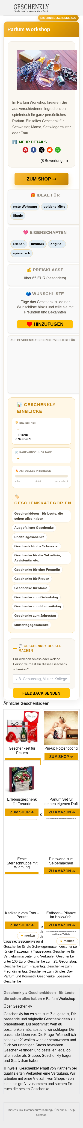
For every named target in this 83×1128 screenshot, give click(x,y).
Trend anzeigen (23, 437)
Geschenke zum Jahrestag (35, 615)
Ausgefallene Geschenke (34, 527)
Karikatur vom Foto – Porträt (22, 915)
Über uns (60, 1110)
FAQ (71, 1110)
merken (28, 936)
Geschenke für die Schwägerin (41, 941)
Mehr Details (29, 142)
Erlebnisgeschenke (29, 537)
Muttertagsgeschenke (31, 625)
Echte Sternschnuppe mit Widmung (22, 863)
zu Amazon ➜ (62, 812)
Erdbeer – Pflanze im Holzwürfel (61, 915)
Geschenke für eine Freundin (37, 569)
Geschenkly (14, 993)
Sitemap (41, 1115)
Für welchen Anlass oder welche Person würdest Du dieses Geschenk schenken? (40, 664)
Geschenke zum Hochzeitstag (37, 606)
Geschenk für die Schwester (36, 546)
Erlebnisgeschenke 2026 (58, 17)
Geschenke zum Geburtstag (36, 597)
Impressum (15, 1110)
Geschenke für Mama (30, 588)
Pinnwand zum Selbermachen (61, 861)
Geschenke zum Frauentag (24, 966)
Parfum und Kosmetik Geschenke (29, 976)
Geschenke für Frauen (31, 578)
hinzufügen (48, 324)
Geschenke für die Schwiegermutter (30, 946)
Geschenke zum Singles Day (51, 971)
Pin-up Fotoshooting (61, 748)
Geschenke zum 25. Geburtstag (51, 961)
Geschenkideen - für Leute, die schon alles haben (38, 516)
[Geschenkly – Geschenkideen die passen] (31, 8)
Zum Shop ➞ (41, 178)
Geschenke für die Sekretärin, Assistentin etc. (37, 557)
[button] (25, 150)
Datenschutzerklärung (38, 1110)
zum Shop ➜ (61, 757)
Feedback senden (41, 693)
